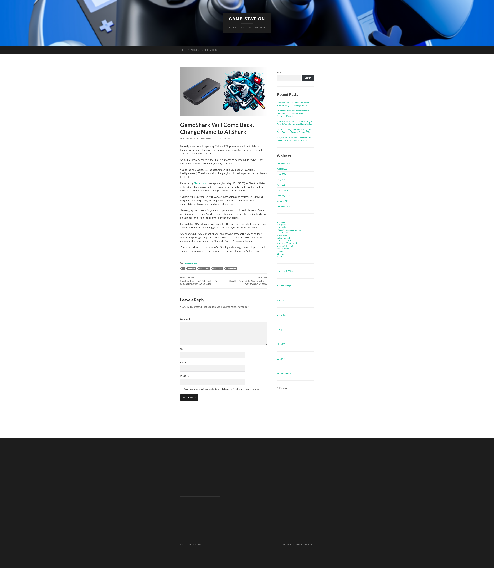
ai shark (191, 268)
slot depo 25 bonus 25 (287, 243)
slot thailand (282, 227)
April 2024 (281, 185)
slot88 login (282, 235)
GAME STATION (247, 18)
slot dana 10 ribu (284, 240)
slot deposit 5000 (285, 271)
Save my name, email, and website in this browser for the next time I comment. (222, 389)
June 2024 (281, 174)
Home (183, 50)
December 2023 (284, 206)
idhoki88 (281, 344)
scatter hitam (283, 248)
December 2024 (284, 163)
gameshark (231, 268)
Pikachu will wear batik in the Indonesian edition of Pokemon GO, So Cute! (199, 281)
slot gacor (281, 222)
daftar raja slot (283, 238)
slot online (281, 315)
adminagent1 (208, 138)
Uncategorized (191, 263)
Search (280, 72)
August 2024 (283, 168)
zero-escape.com (284, 373)
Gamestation (201, 183)
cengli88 (281, 359)
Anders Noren (300, 544)
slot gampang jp (284, 285)
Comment (185, 318)
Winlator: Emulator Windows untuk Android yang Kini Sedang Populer (293, 104)
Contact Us (211, 50)
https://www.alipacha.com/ (289, 229)
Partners (283, 388)
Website (184, 375)
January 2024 (283, 201)
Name (183, 349)
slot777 (280, 300)
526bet (280, 251)
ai (183, 268)
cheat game (204, 268)
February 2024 (283, 195)
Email (183, 362)
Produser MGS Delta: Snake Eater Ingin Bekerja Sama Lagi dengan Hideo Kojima (294, 122)
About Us (195, 50)
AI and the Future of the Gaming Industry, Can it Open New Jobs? (247, 281)
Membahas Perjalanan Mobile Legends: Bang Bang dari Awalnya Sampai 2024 (294, 130)
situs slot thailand (285, 246)
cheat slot (217, 268)
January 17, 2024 (189, 138)
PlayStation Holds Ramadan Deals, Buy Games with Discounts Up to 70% (294, 138)
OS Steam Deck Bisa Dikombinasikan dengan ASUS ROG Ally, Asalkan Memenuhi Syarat (293, 113)
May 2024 (281, 179)
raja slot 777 (282, 232)
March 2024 (282, 190)
